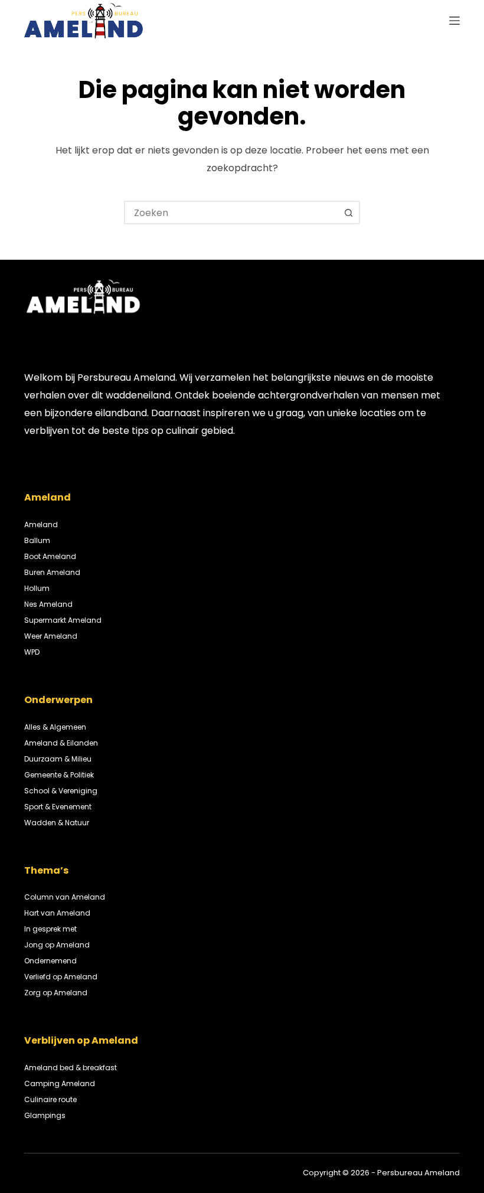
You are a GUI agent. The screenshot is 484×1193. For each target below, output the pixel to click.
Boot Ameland (50, 556)
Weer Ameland (50, 636)
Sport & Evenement (57, 807)
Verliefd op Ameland (60, 977)
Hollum (37, 588)
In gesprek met (50, 929)
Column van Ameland (64, 897)
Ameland (41, 524)
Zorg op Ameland (55, 993)
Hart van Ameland (57, 913)
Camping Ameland (59, 1083)
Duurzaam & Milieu (57, 759)
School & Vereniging (60, 791)
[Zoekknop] (348, 212)
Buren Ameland (52, 572)
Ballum (37, 540)
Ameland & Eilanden (61, 743)
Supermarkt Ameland (63, 620)
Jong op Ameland (57, 945)
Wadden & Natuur (56, 823)
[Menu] (454, 20)
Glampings (45, 1115)
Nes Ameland (48, 604)
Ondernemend (50, 961)
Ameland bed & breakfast (70, 1068)
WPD (32, 652)
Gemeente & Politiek (59, 775)
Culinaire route (50, 1099)
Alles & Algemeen (55, 727)
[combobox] (231, 212)
